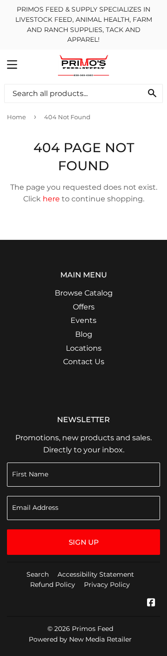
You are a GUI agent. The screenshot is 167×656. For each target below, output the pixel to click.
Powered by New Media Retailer (80, 639)
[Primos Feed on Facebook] (151, 603)
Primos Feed (92, 628)
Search (37, 574)
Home (16, 117)
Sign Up (84, 542)
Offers (84, 306)
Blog (83, 334)
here (51, 198)
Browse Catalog (84, 293)
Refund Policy (52, 584)
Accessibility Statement (96, 574)
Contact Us (83, 361)
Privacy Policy (107, 584)
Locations (84, 348)
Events (83, 320)
